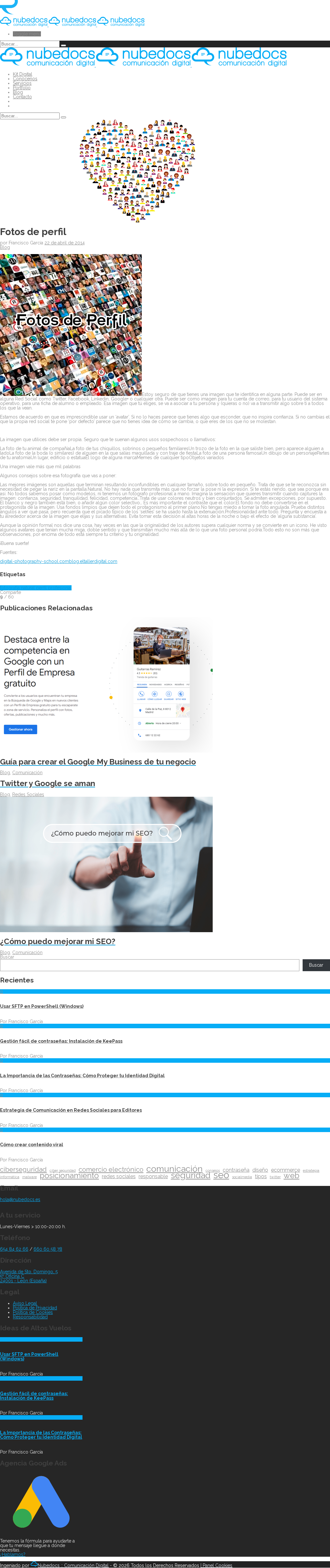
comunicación (174, 1169)
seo (221, 1175)
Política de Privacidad (35, 1307)
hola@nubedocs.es (20, 1199)
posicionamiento (69, 1175)
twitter (275, 1177)
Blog (18, 92)
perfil (42, 587)
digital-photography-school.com (34, 561)
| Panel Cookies (216, 1565)
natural (28, 587)
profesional (60, 587)
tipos (261, 1176)
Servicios (22, 83)
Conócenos (25, 78)
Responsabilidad (30, 1316)
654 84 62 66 (14, 1249)
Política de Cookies (33, 1312)
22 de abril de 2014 (64, 242)
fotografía (10, 587)
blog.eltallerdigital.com (93, 561)
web (291, 1175)
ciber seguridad (63, 1170)
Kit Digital (22, 74)
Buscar (7, 957)
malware (29, 1177)
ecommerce (285, 1170)
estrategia (311, 1170)
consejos (213, 1170)
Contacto (22, 96)
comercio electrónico (111, 1169)
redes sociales (119, 1176)
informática (9, 1177)
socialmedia (242, 1177)
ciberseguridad (23, 1169)
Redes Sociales (28, 794)
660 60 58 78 (48, 1249)
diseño (260, 1170)
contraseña (236, 1170)
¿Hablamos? (12, 1554)
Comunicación (27, 772)
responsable (153, 1176)
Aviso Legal (25, 1303)
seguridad (190, 1175)
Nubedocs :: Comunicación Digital (73, 1565)
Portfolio (22, 87)
